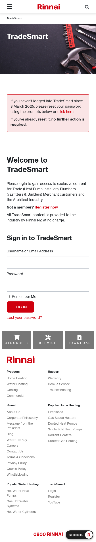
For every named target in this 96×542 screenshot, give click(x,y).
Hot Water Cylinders (21, 511)
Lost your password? (24, 317)
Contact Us (15, 451)
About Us (13, 412)
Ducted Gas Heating (62, 441)
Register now (46, 207)
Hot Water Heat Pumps (18, 493)
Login (52, 491)
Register (54, 496)
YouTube (54, 502)
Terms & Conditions (21, 457)
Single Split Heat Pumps (65, 429)
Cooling (12, 390)
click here (65, 111)
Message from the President (20, 425)
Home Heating (17, 378)
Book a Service (59, 384)
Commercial (15, 395)
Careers (12, 445)
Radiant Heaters (59, 435)
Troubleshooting (59, 390)
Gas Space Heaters (62, 417)
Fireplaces (55, 412)
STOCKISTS (16, 343)
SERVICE (48, 343)
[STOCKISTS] (16, 337)
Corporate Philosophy (22, 417)
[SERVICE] (48, 337)
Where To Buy (17, 440)
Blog (10, 434)
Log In (20, 307)
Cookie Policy (16, 468)
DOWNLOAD (79, 343)
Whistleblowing (17, 474)
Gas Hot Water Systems (17, 503)
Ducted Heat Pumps (62, 423)
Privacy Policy (17, 463)
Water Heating (17, 384)
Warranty (54, 378)
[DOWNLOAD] (79, 337)
